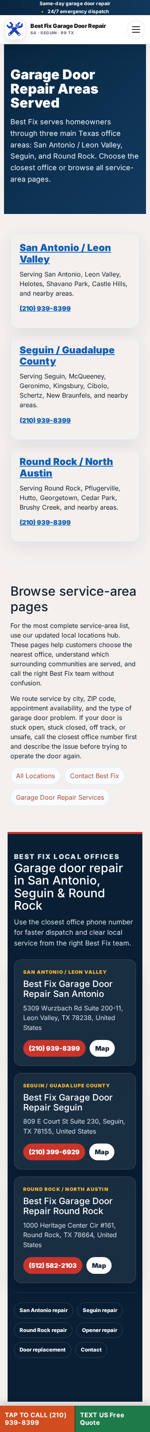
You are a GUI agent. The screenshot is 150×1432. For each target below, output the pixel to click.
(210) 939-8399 (45, 308)
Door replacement (43, 1349)
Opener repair (99, 1330)
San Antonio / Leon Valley (65, 253)
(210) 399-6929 (54, 1152)
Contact (91, 1349)
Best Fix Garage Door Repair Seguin (68, 1102)
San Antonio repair (44, 1310)
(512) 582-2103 (53, 1265)
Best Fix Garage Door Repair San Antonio (68, 989)
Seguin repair (100, 1310)
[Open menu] (136, 29)
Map (102, 1048)
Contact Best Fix (94, 776)
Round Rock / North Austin (66, 467)
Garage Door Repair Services (60, 797)
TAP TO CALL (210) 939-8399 (36, 1418)
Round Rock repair (43, 1330)
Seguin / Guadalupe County (67, 355)
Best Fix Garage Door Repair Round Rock (68, 1206)
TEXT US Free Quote (102, 1418)
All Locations (35, 776)
